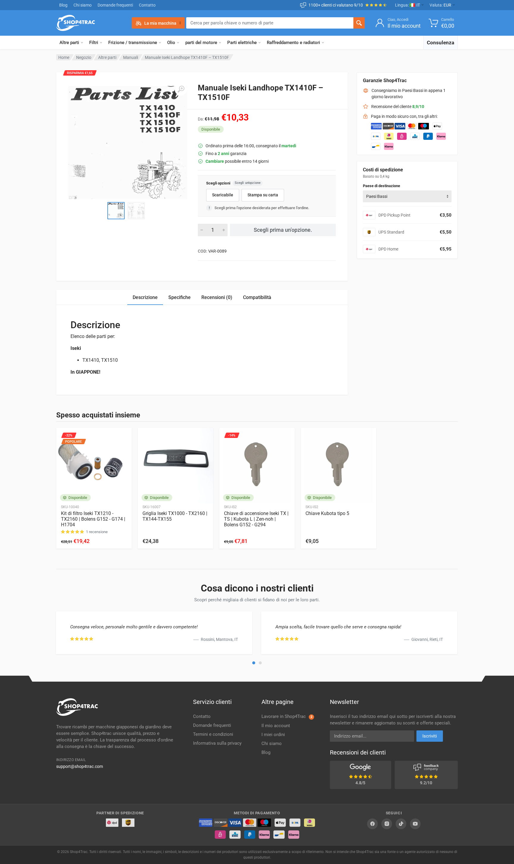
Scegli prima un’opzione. (283, 230)
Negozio (83, 57)
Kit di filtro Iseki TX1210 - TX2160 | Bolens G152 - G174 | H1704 (93, 519)
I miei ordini (273, 734)
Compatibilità (257, 297)
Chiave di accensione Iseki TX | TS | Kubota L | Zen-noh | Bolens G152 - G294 (256, 519)
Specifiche (179, 297)
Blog (63, 5)
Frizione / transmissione (132, 42)
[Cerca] (359, 23)
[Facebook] (372, 823)
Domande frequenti (115, 5)
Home (63, 57)
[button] (253, 663)
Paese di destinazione (381, 186)
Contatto (147, 5)
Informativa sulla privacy (217, 743)
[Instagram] (386, 823)
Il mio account (275, 725)
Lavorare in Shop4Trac (286, 716)
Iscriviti (429, 736)
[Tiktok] (401, 823)
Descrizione (145, 297)
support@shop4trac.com (79, 766)
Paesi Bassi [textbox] (376, 196)
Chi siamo (82, 5)
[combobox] (407, 196)
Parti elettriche (242, 42)
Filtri (93, 42)
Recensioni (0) (216, 297)
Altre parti (69, 42)
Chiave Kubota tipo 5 (327, 513)
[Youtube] (415, 823)
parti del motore (201, 42)
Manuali (130, 57)
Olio (171, 42)
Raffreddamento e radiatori (293, 42)
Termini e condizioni (213, 734)
